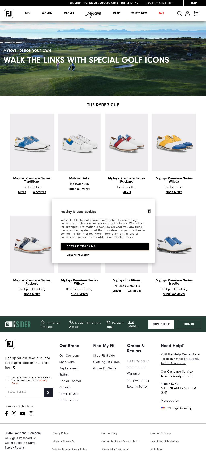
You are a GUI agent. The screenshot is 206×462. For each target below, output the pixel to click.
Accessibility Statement (115, 449)
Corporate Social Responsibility (120, 441)
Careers (65, 387)
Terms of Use (68, 394)
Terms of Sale (69, 400)
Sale (161, 13)
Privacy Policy (60, 433)
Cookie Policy (109, 433)
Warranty (133, 374)
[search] (180, 13)
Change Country (179, 408)
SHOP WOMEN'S (79, 189)
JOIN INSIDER (161, 324)
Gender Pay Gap (160, 433)
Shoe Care (67, 362)
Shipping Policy (138, 380)
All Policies (156, 449)
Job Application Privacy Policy (69, 449)
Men (28, 13)
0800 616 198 (170, 384)
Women (47, 13)
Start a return (136, 367)
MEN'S (22, 192)
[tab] (196, 13)
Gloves (69, 13)
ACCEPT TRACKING (81, 246)
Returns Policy (137, 386)
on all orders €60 (92, 3)
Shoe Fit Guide (104, 355)
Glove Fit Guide (105, 368)
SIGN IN (189, 324)
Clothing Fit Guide (106, 362)
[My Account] (188, 13)
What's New (139, 13)
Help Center (183, 354)
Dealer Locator (70, 381)
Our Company (69, 355)
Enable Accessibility (159, 3)
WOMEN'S (39, 192)
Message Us (170, 400)
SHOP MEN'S (174, 192)
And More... (133, 324)
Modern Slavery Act (63, 441)
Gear (116, 13)
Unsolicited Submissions (164, 441)
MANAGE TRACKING (78, 255)
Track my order (138, 361)
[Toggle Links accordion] (73, 345)
